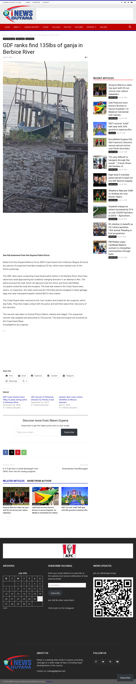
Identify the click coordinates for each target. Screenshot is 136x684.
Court (45, 27)
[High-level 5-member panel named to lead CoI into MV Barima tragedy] (100, 180)
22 (18, 599)
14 (12, 594)
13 (6, 594)
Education (112, 237)
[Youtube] (131, 2)
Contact (45, 2)
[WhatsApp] (24, 452)
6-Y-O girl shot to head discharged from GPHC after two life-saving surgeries (20, 470)
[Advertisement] (84, 14)
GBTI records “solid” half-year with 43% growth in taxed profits (120, 126)
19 (40, 594)
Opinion (90, 27)
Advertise (36, 2)
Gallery (103, 27)
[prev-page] (4, 518)
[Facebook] (121, 2)
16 (24, 594)
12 (40, 588)
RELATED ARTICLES (13, 480)
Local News (29, 39)
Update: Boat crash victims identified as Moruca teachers (70, 399)
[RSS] (128, 2)
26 (40, 599)
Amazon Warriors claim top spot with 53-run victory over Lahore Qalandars (16, 510)
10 (29, 588)
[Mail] (125, 2)
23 (24, 599)
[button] (130, 27)
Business (65, 504)
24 (29, 599)
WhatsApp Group (108, 573)
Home (28, 2)
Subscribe (69, 432)
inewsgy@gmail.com (56, 671)
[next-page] (8, 518)
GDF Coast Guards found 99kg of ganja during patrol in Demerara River (15, 399)
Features (79, 27)
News (16, 27)
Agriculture (112, 219)
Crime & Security (31, 27)
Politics (67, 27)
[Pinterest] (17, 452)
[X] (11, 452)
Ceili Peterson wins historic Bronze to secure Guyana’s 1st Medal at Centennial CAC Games (45, 510)
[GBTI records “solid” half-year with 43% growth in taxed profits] (74, 496)
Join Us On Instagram (64, 608)
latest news (20, 39)
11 (35, 588)
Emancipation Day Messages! (75, 468)
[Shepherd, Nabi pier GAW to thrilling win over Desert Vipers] (100, 195)
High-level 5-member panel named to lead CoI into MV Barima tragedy (121, 177)
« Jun (5, 608)
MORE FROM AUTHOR (39, 480)
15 (18, 594)
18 (35, 594)
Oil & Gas (56, 27)
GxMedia (49, 681)
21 (12, 599)
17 (29, 594)
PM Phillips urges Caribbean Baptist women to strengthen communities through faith (119, 248)
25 (35, 599)
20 (6, 599)
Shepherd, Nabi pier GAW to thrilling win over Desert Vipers (121, 193)
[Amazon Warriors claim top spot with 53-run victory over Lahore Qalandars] (16, 496)
